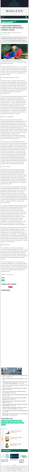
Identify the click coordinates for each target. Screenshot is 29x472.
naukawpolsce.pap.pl (5, 34)
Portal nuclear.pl (20, 467)
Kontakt (20, 470)
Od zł (13, 432)
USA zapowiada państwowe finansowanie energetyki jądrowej (15, 410)
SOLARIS (3, 424)
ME (6, 420)
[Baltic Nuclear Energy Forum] (5, 456)
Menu (2, 17)
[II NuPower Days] (14, 456)
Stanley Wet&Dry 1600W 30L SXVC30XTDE (16, 444)
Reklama (14, 470)
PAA (17, 420)
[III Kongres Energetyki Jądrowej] (23, 456)
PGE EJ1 (13, 420)
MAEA (16, 422)
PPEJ (20, 420)
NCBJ (9, 420)
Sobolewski (4, 422)
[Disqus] (14, 311)
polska (3, 280)
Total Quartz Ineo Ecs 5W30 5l (16, 437)
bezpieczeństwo (10, 422)
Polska (3, 420)
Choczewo (21, 422)
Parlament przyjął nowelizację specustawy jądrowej (12, 378)
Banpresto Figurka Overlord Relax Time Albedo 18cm (16, 430)
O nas (8, 470)
